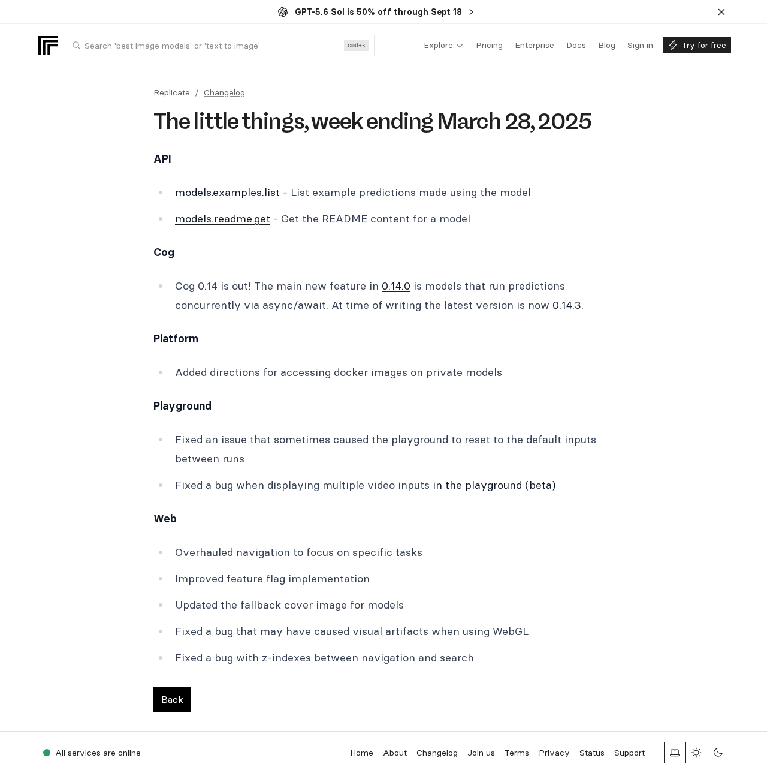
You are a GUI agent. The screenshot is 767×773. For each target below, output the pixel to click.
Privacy (554, 752)
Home (361, 752)
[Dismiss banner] (721, 12)
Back (172, 699)
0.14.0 (396, 286)
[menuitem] (443, 45)
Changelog (224, 92)
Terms (517, 752)
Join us (481, 752)
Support (629, 752)
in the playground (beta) (494, 485)
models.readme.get (222, 218)
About (395, 752)
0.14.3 (566, 305)
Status (592, 752)
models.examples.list (227, 192)
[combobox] (220, 45)
